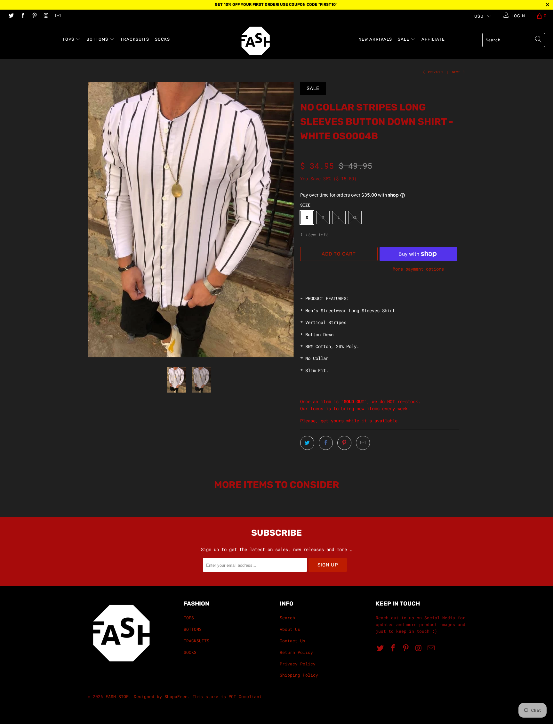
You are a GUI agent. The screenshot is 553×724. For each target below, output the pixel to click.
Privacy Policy (298, 664)
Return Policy (296, 652)
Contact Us (292, 641)
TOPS (69, 39)
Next (457, 72)
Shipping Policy (299, 675)
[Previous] (98, 219)
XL (354, 217)
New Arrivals (375, 39)
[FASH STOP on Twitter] (11, 16)
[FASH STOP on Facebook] (22, 16)
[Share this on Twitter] (307, 443)
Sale (404, 39)
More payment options (418, 269)
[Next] (282, 219)
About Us (290, 629)
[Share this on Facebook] (326, 443)
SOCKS (162, 39)
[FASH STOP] (280, 40)
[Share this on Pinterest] (344, 443)
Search (287, 618)
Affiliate (433, 39)
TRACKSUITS (134, 39)
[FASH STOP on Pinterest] (34, 16)
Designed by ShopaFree (161, 696)
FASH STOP (117, 696)
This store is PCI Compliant (227, 696)
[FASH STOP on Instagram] (46, 16)
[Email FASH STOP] (57, 16)
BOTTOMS (97, 39)
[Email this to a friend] (363, 443)
